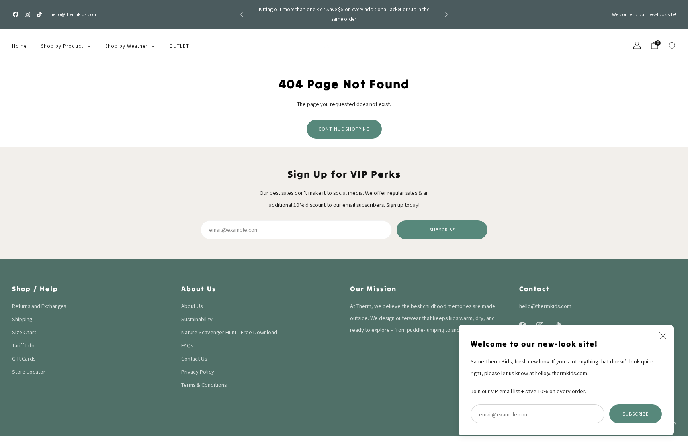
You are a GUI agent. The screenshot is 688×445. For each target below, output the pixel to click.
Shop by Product (62, 46)
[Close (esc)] (663, 336)
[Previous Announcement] (241, 14)
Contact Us (194, 358)
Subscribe (636, 414)
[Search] (672, 45)
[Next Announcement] (446, 14)
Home (19, 46)
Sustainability (197, 319)
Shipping (22, 319)
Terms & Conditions (204, 384)
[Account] (637, 45)
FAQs (187, 345)
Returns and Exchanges (39, 306)
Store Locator (28, 371)
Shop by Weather (126, 46)
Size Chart (24, 332)
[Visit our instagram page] (27, 14)
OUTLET (179, 46)
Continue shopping (344, 129)
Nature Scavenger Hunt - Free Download (229, 332)
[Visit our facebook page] (16, 14)
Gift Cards (23, 358)
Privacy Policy (197, 371)
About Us (192, 306)
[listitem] (344, 14)
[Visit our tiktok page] (39, 14)
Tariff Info (23, 345)
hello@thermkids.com (74, 14)
